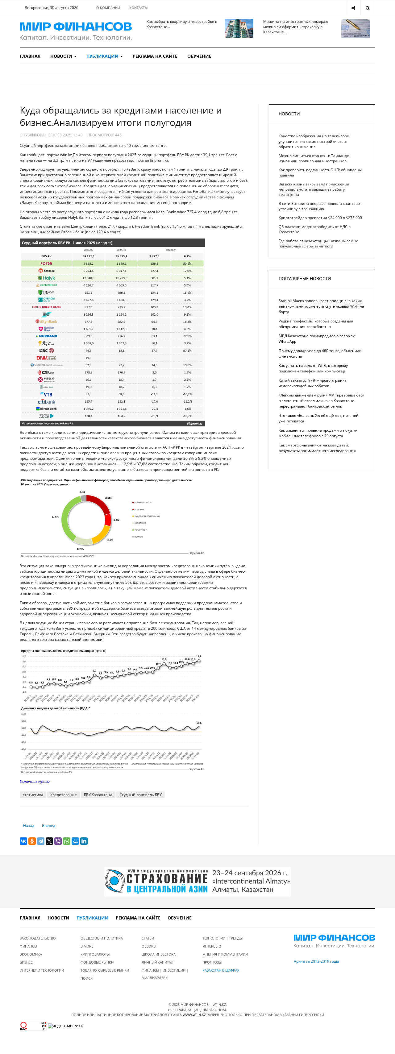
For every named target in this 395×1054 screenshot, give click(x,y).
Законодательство (38, 938)
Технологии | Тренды (222, 938)
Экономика (31, 954)
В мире (87, 946)
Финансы (28, 946)
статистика (33, 794)
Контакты (138, 7)
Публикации (103, 56)
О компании (108, 7)
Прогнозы (212, 962)
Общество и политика (102, 938)
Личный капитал (157, 962)
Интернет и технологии (42, 970)
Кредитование (63, 794)
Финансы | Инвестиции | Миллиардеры (165, 974)
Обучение (199, 56)
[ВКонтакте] (23, 841)
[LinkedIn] (84, 841)
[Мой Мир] (75, 841)
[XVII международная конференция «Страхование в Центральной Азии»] (197, 881)
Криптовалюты (95, 954)
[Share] (353, 7)
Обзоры (149, 946)
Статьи (148, 938)
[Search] (367, 7)
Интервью (211, 946)
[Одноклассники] (32, 841)
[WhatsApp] (66, 841)
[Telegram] (40, 841)
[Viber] (58, 841)
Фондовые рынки (97, 962)
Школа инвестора (159, 954)
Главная (30, 56)
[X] (49, 841)
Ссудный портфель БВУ (140, 794)
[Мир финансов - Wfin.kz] (76, 31)
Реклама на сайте (155, 56)
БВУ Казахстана (98, 794)
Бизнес (26, 962)
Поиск (87, 978)
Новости (61, 56)
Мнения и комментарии (225, 954)
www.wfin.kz (194, 1014)
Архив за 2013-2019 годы (316, 961)
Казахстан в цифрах (220, 970)
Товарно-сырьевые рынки (105, 970)
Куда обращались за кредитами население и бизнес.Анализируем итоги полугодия (121, 116)
